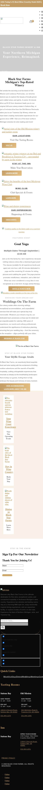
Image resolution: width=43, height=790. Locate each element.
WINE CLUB (21, 188)
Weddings (26, 677)
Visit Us (9, 145)
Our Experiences (21, 210)
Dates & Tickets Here (21, 289)
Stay (14, 677)
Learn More (12, 173)
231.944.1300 (26, 716)
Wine (5, 677)
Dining (19, 677)
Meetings (35, 677)
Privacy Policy (8, 758)
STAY (4, 75)
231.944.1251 (25, 749)
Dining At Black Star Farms (8, 515)
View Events (11, 220)
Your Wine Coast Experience (10, 423)
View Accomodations (15, 386)
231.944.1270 (6, 716)
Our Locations (22, 136)
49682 (22, 745)
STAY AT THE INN (21, 164)
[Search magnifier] (3, 627)
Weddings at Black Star (14, 338)
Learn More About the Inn (15, 389)
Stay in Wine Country (9, 469)
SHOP (5, 72)
